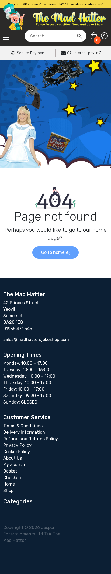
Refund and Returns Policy (30, 438)
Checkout (13, 477)
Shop (8, 490)
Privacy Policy (17, 445)
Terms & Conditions (23, 425)
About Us (12, 458)
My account (15, 464)
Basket (10, 471)
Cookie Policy (16, 451)
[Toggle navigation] (6, 37)
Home (9, 484)
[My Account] (104, 36)
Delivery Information (24, 432)
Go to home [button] (53, 252)
